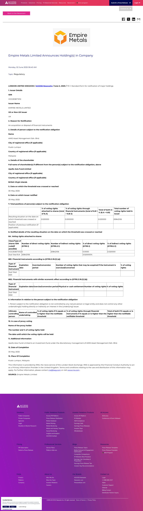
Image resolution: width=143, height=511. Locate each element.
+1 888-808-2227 (107, 480)
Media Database (51, 421)
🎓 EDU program (82, 3)
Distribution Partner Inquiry (110, 492)
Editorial (104, 487)
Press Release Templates (110, 447)
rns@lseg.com (54, 370)
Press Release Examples (110, 450)
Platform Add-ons (51, 450)
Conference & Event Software (111, 418)
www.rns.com (73, 370)
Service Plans (50, 447)
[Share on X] (128, 19)
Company (21, 482)
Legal (20, 423)
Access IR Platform (80, 416)
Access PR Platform (52, 416)
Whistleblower (78, 431)
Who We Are (50, 477)
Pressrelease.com (79, 482)
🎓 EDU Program (107, 452)
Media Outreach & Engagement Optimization (83, 450)
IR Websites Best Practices (82, 457)
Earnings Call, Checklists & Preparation (82, 460)
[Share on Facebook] (123, 19)
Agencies (21, 421)
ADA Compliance (79, 421)
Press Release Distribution (54, 418)
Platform (21, 480)
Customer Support (107, 485)
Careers (48, 485)
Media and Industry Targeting (55, 428)
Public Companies (23, 416)
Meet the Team (51, 480)
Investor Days (78, 428)
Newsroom (71, 3)
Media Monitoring (51, 426)
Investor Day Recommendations (84, 466)
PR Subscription (23, 447)
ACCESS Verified (51, 436)
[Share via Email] (138, 19)
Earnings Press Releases (82, 426)
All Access (105, 416)
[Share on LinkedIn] (133, 19)
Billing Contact (106, 490)
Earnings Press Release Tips (83, 463)
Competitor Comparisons (82, 454)
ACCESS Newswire (44, 86)
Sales (104, 482)
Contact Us (124, 9)
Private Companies (24, 418)
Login (136, 3)
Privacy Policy (92, 500)
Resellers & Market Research (27, 426)
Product (20, 477)
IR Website (77, 418)
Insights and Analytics (53, 433)
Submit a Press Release (119, 3)
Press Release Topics (80, 447)
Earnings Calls (78, 423)
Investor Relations (51, 482)
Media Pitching (50, 423)
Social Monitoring (51, 431)
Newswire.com (78, 480)
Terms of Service (81, 500)
